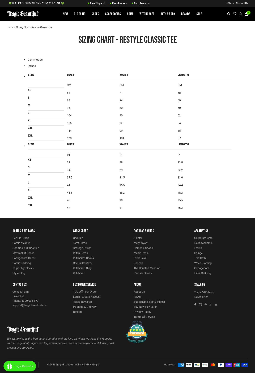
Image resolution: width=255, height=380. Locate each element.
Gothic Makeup (21, 243)
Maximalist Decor (23, 253)
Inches (32, 66)
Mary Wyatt (140, 243)
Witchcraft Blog (82, 268)
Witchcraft (146, 14)
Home (130, 14)
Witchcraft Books (83, 258)
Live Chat (18, 296)
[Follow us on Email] (216, 304)
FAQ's (137, 296)
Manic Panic (141, 253)
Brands (185, 14)
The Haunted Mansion (147, 268)
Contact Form (20, 291)
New (65, 14)
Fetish (198, 248)
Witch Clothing (203, 263)
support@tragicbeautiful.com (29, 305)
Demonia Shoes (143, 248)
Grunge (198, 253)
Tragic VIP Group (204, 292)
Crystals (78, 238)
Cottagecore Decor (23, 258)
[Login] (240, 13)
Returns (77, 311)
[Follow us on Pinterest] (205, 304)
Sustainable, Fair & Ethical (149, 301)
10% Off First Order (85, 291)
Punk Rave (140, 258)
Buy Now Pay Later (145, 306)
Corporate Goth (203, 238)
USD (228, 3)
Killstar (138, 238)
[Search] (228, 13)
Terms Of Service (144, 316)
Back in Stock (20, 238)
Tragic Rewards (82, 301)
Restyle (138, 263)
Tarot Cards (80, 243)
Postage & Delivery (85, 306)
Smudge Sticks (82, 248)
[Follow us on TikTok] (210, 304)
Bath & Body (167, 14)
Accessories (113, 14)
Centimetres (35, 59)
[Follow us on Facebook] (195, 304)
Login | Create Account (86, 296)
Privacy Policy (142, 311)
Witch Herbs (80, 253)
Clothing (79, 14)
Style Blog (18, 273)
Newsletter (201, 297)
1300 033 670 (30, 300)
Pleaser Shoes (143, 273)
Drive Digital (93, 364)
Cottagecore (201, 268)
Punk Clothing (202, 273)
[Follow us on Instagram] (200, 304)
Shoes (95, 14)
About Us (139, 291)
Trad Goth (200, 258)
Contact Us (242, 3)
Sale (199, 14)
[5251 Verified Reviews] (133, 322)
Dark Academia (203, 243)
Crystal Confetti (82, 263)
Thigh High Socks (23, 268)
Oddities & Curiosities (25, 248)
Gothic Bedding (21, 263)
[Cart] (246, 14)
